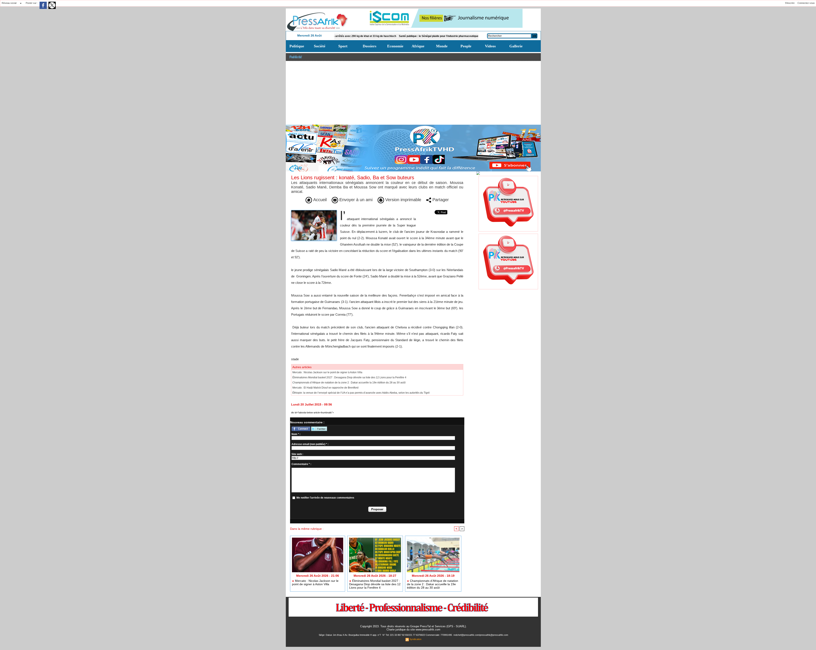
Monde (442, 46)
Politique (296, 46)
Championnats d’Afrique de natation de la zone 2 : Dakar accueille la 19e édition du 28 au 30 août (348, 382)
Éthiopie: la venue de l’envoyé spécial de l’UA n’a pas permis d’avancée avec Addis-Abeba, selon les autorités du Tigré (361, 392)
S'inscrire (790, 3)
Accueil (319, 199)
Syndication (415, 639)
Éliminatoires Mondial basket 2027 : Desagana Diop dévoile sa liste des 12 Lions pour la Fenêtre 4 (349, 377)
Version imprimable (402, 199)
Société (319, 46)
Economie (395, 46)
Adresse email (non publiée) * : (310, 444)
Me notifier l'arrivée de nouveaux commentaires (325, 497)
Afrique (418, 46)
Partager (440, 199)
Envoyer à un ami (355, 199)
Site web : (297, 454)
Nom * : (296, 434)
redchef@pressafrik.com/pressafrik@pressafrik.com (480, 635)
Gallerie (516, 46)
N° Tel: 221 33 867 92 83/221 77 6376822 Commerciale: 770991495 (417, 635)
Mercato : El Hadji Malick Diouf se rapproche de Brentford (325, 387)
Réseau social (9, 3)
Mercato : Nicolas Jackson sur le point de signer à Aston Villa (327, 372)
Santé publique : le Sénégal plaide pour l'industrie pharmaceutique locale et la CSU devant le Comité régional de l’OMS (436, 36)
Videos (490, 46)
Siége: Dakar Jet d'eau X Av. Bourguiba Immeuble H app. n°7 (350, 635)
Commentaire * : (301, 464)
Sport (342, 46)
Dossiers (369, 46)
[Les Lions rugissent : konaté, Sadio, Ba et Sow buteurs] (314, 211)
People (465, 46)
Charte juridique (396, 629)
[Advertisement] (413, 93)
